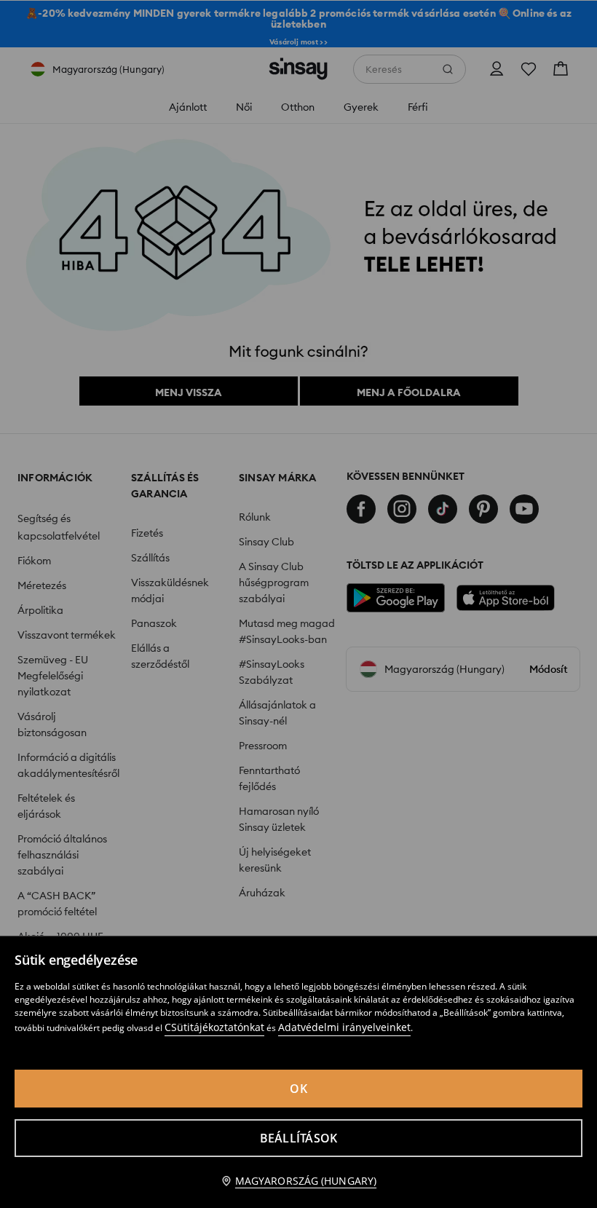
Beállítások (299, 1138)
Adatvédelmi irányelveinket (344, 1027)
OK (298, 1089)
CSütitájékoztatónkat (214, 1027)
